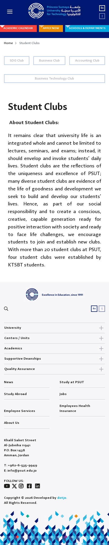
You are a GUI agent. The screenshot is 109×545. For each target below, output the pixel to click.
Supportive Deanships (22, 358)
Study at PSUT (72, 382)
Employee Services (19, 411)
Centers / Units (17, 338)
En (102, 8)
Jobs (63, 394)
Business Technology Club (54, 78)
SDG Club (17, 60)
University (12, 327)
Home (8, 43)
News (8, 382)
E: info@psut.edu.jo (20, 470)
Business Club (49, 60)
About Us (11, 422)
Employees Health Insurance (75, 408)
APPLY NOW (51, 28)
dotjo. (62, 497)
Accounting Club (87, 60)
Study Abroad (15, 394)
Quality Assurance (19, 369)
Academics (13, 348)
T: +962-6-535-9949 (20, 465)
